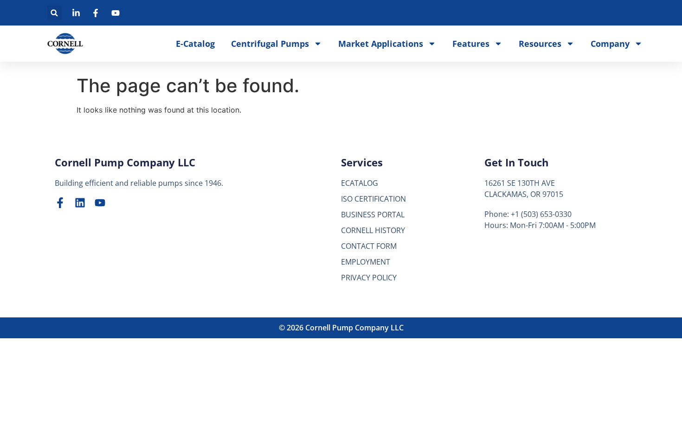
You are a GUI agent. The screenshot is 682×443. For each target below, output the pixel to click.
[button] (54, 13)
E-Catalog (195, 43)
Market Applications (380, 43)
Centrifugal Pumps (270, 43)
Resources (540, 43)
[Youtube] (100, 202)
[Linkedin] (80, 202)
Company (610, 43)
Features (470, 43)
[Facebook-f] (60, 202)
